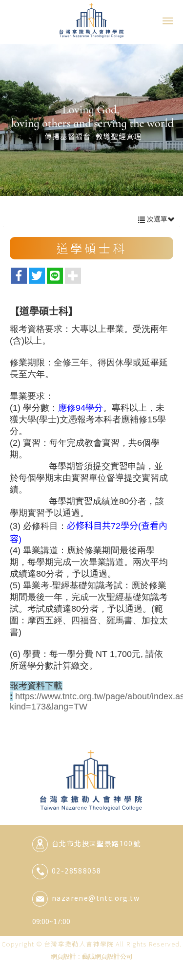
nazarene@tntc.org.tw (96, 898)
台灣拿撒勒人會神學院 (91, 20)
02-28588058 (76, 870)
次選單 (156, 219)
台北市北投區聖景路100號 (96, 843)
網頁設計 (63, 956)
